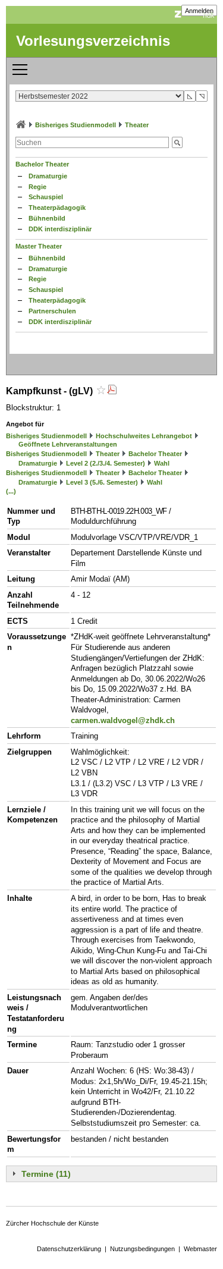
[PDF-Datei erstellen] (112, 391)
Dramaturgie (48, 176)
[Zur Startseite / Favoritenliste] (20, 124)
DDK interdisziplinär (60, 229)
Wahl (161, 463)
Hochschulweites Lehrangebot (144, 435)
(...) (11, 491)
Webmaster (200, 1248)
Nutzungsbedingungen (142, 1248)
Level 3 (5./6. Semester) (102, 482)
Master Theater (38, 246)
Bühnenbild (47, 218)
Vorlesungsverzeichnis (93, 41)
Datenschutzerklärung (69, 1248)
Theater (137, 124)
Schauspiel (46, 196)
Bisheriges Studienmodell (75, 124)
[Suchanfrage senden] (177, 142)
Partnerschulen (52, 311)
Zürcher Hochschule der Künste (52, 1223)
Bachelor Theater (42, 164)
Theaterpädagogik (57, 207)
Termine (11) (46, 1174)
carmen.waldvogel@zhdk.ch (123, 720)
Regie (37, 186)
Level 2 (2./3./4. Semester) (105, 463)
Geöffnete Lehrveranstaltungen (67, 444)
